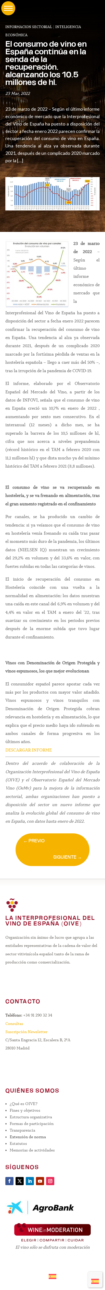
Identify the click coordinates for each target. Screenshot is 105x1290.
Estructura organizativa (31, 1117)
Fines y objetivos (25, 1110)
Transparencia (22, 1130)
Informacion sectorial (28, 26)
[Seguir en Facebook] (9, 1181)
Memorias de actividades (32, 1150)
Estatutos (18, 1143)
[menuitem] (95, 1279)
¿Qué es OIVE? (23, 1103)
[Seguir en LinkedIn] (30, 1181)
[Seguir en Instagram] (50, 1181)
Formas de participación (32, 1123)
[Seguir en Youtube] (40, 1181)
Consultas (14, 1023)
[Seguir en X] (20, 1181)
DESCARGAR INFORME (28, 750)
